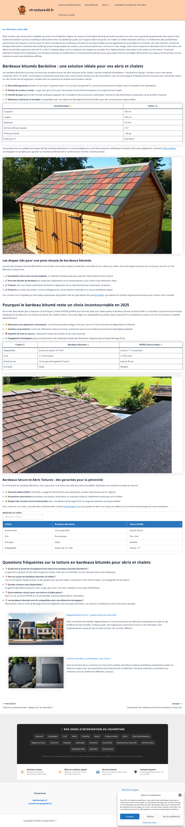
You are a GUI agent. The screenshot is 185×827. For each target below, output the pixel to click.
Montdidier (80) (78, 749)
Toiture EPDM (136, 524)
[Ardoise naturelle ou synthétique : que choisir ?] (36, 672)
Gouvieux (93, 742)
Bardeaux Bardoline (65, 524)
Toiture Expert (169, 148)
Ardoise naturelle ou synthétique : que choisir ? (89, 658)
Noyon (97, 736)
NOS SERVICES (91, 5)
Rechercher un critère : (12, 513)
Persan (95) (107, 742)
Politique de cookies (149, 822)
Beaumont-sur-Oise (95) (126, 742)
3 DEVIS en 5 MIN (66, 15)
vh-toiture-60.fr (41, 10)
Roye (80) (93, 749)
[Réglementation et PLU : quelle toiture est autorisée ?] (36, 629)
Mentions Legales (130, 789)
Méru (125, 736)
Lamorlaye (80, 742)
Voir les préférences (171, 816)
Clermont (54, 742)
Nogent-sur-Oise (38, 742)
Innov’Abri (99, 295)
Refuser (150, 816)
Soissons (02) (107, 749)
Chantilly (85, 736)
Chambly (66, 742)
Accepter (130, 816)
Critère (8, 524)
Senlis (74, 736)
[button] (180, 795)
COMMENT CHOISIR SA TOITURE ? (130, 5)
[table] (92, 536)
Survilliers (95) (147, 742)
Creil (65, 736)
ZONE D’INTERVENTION (69, 5)
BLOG (105, 5)
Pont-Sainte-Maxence (141, 736)
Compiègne (53, 736)
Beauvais (39, 736)
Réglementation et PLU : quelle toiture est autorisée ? (92, 615)
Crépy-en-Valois (111, 736)
